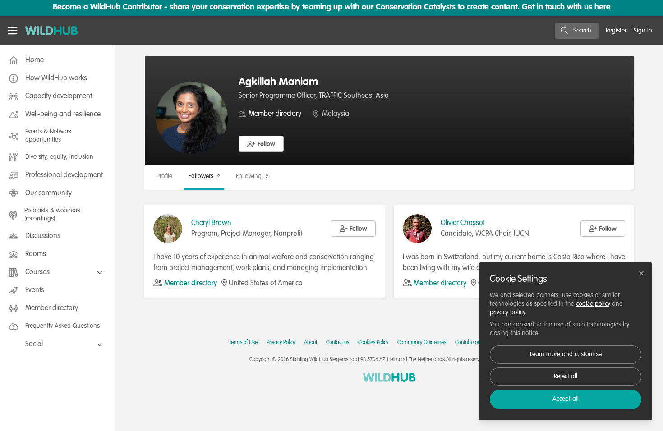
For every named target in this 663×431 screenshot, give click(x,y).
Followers (204, 176)
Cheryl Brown (211, 223)
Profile (164, 176)
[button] (261, 144)
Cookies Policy (373, 342)
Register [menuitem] (616, 31)
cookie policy (593, 304)
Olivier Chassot (463, 223)
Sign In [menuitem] (643, 31)
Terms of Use (243, 342)
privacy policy (507, 312)
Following (252, 176)
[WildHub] (389, 377)
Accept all (565, 399)
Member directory (275, 114)
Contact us (337, 342)
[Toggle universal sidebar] (12, 30)
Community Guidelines (421, 342)
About (310, 342)
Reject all (565, 376)
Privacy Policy (281, 342)
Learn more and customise (566, 354)
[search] (577, 31)
